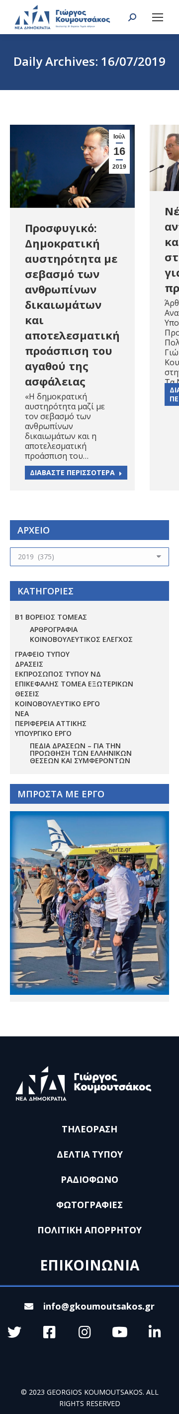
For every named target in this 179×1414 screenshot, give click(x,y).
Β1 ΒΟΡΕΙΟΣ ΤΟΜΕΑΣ (51, 617)
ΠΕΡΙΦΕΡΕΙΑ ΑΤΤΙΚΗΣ (51, 723)
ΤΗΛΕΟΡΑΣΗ (89, 1129)
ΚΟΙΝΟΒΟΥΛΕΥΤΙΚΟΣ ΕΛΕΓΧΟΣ (81, 639)
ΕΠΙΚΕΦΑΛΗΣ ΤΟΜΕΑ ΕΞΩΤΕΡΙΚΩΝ (74, 683)
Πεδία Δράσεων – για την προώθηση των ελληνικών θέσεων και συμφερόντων (81, 753)
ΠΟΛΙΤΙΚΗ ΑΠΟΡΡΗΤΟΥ (89, 1230)
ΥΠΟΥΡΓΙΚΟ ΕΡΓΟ (43, 733)
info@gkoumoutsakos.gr (99, 1306)
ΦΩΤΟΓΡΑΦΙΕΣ (89, 1205)
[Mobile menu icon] (157, 17)
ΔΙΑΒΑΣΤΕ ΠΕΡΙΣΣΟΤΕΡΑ (72, 472)
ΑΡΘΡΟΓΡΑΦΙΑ (54, 629)
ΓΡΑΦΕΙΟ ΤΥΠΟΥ (42, 654)
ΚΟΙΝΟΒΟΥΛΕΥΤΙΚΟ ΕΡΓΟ (57, 703)
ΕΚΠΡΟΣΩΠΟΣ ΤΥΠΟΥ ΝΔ (58, 674)
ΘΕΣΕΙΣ (27, 693)
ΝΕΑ (22, 713)
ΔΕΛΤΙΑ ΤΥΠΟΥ (90, 1154)
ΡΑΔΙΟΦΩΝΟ (89, 1179)
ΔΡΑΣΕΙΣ (29, 664)
